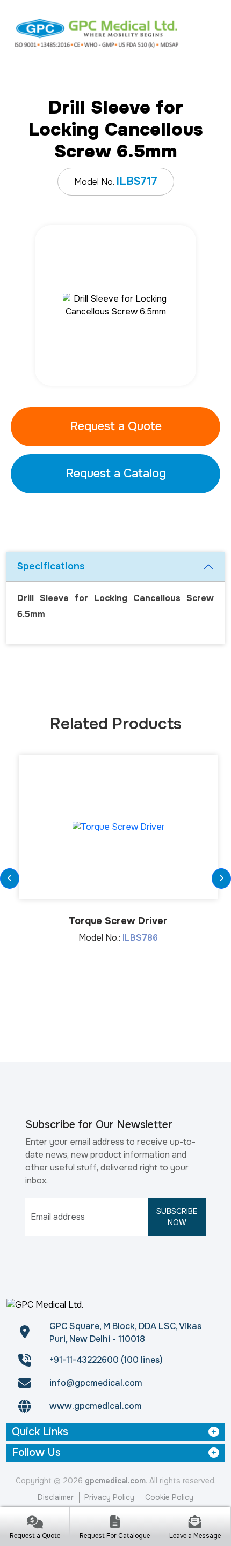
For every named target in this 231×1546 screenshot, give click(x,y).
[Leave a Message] (195, 1523)
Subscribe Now (176, 1216)
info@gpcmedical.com (95, 1383)
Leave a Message (195, 1536)
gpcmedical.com (115, 1480)
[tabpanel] (115, 305)
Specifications (51, 566)
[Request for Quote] (34, 1523)
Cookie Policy (169, 1497)
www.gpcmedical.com (95, 1406)
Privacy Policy (109, 1497)
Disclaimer (56, 1497)
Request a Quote (116, 426)
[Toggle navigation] (211, 32)
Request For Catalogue (115, 1536)
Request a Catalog (116, 473)
